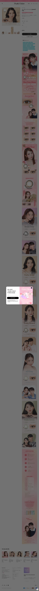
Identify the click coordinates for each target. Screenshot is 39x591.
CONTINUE (12, 297)
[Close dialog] (31, 288)
